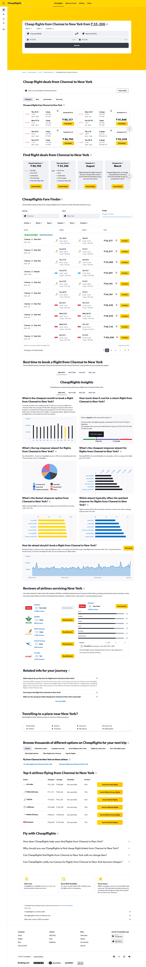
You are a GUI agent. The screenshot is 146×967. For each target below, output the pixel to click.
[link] (36, 186)
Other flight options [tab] (31, 753)
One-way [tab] (59, 99)
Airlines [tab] (27, 748)
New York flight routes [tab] (117, 748)
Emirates (37, 605)
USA (40, 72)
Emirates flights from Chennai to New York (73, 764)
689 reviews (38, 623)
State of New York (48, 72)
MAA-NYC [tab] (61, 372)
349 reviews (38, 647)
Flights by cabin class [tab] (98, 748)
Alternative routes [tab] (41, 748)
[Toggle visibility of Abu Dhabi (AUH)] (39, 484)
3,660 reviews (39, 611)
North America (32, 72)
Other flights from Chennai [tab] (52, 753)
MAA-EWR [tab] (72, 372)
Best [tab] (37, 99)
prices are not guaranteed (66, 905)
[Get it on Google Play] (117, 936)
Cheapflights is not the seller (34, 912)
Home (24, 72)
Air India (37, 653)
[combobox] (29, 28)
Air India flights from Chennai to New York (38, 764)
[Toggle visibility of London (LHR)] (38, 486)
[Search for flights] (3, 10)
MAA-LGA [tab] (92, 372)
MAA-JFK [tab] (82, 372)
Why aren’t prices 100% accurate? (36, 919)
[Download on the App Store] (117, 941)
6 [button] (125, 350)
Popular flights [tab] (71, 753)
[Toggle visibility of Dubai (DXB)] (55, 484)
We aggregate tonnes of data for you (37, 916)
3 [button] (115, 350)
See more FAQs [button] (60, 701)
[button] (3, 3)
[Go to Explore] (3, 23)
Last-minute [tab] (47, 99)
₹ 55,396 (98, 24)
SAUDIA (37, 617)
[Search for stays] (3, 14)
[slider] (132, 217)
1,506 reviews (39, 635)
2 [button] (111, 350)
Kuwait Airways (39, 641)
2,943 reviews (39, 659)
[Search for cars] (3, 19)
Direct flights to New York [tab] (77, 748)
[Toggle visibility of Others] (54, 489)
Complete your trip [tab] (58, 748)
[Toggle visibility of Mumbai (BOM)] (56, 486)
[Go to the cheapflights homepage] (16, 3)
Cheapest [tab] (28, 99)
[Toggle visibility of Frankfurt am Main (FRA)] (40, 489)
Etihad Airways (39, 629)
